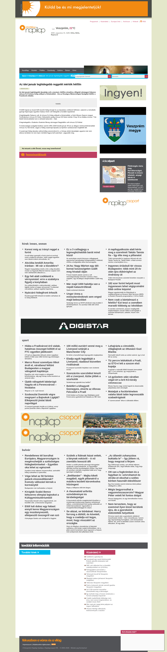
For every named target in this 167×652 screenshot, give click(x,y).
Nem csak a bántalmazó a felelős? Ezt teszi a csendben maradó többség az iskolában (125, 302)
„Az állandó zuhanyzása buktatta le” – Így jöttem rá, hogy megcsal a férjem (124, 458)
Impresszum (27, 644)
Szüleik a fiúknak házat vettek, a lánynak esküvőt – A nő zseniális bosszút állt (84, 458)
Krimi (74, 70)
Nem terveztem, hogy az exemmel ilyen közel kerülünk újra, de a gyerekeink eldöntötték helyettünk (125, 508)
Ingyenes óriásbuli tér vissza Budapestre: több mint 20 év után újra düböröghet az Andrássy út (125, 270)
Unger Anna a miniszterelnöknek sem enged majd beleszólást (83, 296)
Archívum (126, 21)
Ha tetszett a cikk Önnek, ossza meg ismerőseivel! (41, 148)
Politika (42, 70)
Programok (94, 21)
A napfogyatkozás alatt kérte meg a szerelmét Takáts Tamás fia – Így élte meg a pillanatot (126, 252)
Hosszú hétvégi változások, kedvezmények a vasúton (96, 609)
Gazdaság (51, 70)
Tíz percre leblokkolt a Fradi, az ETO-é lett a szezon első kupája (124, 363)
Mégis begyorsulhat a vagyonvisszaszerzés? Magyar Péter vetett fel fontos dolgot (126, 492)
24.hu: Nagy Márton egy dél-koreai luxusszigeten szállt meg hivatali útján (82, 268)
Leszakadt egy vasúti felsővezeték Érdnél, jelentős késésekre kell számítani (98, 561)
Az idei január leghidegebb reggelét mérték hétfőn (62, 76)
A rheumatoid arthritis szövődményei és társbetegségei (79, 494)
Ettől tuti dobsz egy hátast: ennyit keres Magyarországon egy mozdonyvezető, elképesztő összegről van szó (42, 511)
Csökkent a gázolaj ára (94, 557)
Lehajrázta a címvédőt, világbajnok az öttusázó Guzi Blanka (125, 349)
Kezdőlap (25, 70)
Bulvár (67, 70)
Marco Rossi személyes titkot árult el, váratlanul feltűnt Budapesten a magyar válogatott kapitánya (42, 367)
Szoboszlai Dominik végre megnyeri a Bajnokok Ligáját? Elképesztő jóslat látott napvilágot (42, 399)
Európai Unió (115, 21)
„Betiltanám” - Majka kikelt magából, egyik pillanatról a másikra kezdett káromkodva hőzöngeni (83, 480)
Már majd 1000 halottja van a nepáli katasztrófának (83, 285)
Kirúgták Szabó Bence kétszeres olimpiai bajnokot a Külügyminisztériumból (42, 494)
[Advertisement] (83, 45)
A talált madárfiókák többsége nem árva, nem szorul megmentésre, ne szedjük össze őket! (99, 600)
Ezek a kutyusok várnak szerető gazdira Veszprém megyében (100, 586)
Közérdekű (104, 21)
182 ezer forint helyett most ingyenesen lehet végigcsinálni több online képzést (126, 286)
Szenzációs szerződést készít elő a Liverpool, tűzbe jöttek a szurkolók (83, 376)
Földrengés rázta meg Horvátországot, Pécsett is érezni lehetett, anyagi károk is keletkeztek (135, 173)
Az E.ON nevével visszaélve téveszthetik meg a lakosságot (97, 590)
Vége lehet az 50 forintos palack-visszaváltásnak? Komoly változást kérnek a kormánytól (40, 480)
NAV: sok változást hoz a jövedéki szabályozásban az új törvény (98, 566)
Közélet (34, 70)
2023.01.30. (24, 88)
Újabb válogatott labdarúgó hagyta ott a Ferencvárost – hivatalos (41, 384)
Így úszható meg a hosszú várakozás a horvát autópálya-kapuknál (100, 595)
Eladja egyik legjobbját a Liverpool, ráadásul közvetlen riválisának (83, 361)
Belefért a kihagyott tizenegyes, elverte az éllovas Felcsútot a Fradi (83, 389)
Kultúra (60, 70)
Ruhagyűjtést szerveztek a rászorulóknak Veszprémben (96, 570)
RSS (144, 21)
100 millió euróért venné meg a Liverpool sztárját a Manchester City (84, 349)
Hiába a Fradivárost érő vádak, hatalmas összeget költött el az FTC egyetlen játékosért (43, 349)
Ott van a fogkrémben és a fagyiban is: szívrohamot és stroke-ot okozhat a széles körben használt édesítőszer (124, 476)
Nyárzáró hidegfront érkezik (41, 292)
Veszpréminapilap (28, 76)
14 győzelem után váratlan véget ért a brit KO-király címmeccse (123, 379)
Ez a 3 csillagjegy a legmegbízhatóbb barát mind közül (83, 252)
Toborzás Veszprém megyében (97, 583)
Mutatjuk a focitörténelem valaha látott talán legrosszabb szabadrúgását (126, 394)
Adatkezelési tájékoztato (41, 644)
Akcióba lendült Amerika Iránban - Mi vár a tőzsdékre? (42, 264)
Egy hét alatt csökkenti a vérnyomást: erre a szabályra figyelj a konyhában (42, 279)
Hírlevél (135, 21)
